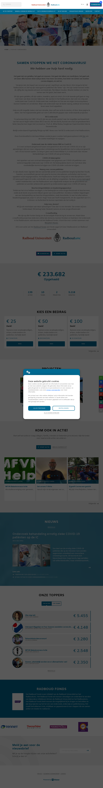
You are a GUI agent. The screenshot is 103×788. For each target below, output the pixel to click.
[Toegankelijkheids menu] (101, 2)
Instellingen (64, 408)
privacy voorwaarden (53, 390)
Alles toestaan (39, 408)
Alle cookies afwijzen (51, 413)
